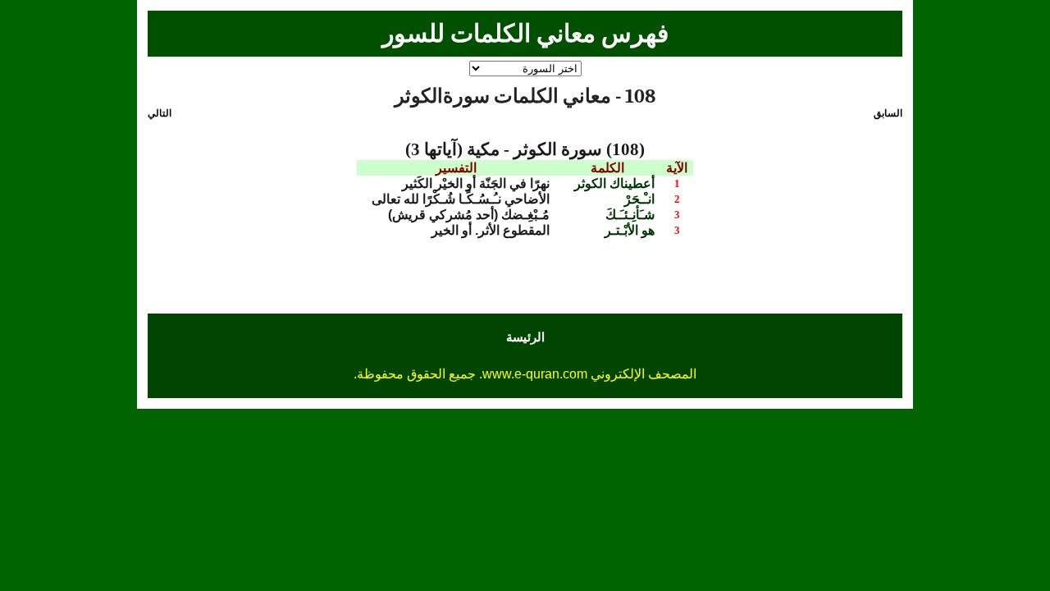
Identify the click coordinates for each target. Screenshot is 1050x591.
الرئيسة (525, 337)
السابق (888, 113)
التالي (159, 113)
